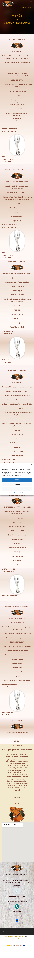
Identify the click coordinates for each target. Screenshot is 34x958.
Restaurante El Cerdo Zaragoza (14, 936)
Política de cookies (12, 492)
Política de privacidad (21, 492)
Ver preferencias (17, 489)
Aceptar (17, 480)
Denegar (17, 484)
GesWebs (18, 939)
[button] (31, 465)
